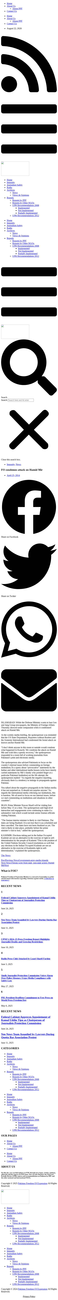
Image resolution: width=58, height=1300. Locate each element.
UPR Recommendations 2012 (25, 215)
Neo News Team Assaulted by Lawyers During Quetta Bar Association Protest (27, 1036)
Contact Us (12, 11)
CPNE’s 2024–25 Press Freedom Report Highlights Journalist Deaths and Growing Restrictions (25, 940)
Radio (9, 187)
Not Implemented (26, 210)
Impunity (11, 182)
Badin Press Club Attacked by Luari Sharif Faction (25, 958)
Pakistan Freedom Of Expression (32, 1183)
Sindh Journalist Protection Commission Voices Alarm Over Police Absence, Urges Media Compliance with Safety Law (27, 978)
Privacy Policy (29, 1296)
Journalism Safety (15, 185)
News (15, 192)
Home (9, 3)
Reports (10, 198)
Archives (11, 190)
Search (4, 400)
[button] (29, 369)
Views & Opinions (20, 195)
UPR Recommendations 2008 (25, 205)
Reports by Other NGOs (23, 203)
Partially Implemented (27, 213)
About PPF (17, 8)
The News (5, 855)
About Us (11, 6)
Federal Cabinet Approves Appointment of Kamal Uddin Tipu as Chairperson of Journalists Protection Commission (28, 900)
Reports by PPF (19, 200)
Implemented (24, 208)
